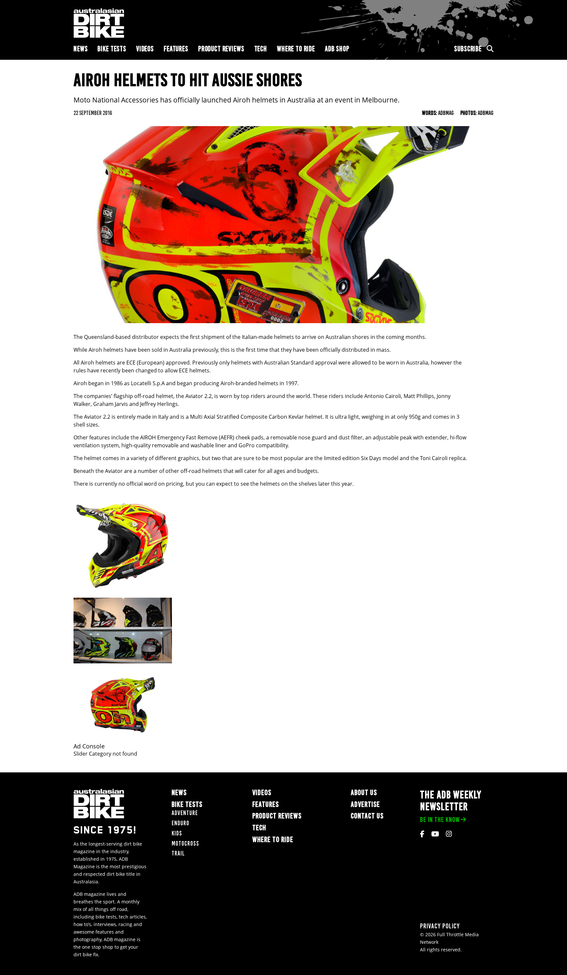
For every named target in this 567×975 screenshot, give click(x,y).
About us (364, 792)
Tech (260, 48)
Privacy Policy (440, 926)
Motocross (185, 843)
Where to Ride (296, 48)
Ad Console (89, 746)
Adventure (185, 813)
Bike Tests (111, 48)
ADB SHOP (337, 48)
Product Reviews (221, 48)
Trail (178, 853)
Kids (177, 833)
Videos (145, 48)
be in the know (440, 819)
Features (176, 48)
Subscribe (468, 48)
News (81, 48)
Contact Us (367, 816)
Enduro (180, 823)
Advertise (365, 804)
